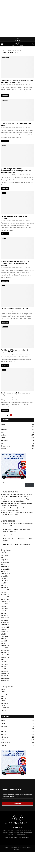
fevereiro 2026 (5, 562)
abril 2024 (4, 613)
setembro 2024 (5, 601)
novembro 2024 (5, 597)
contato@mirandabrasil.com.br (21, 837)
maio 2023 (4, 638)
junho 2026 (4, 555)
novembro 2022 (5, 652)
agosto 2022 (4, 659)
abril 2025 (4, 585)
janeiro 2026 (4, 564)
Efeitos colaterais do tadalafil (22, 544)
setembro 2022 (5, 657)
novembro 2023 (5, 624)
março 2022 (4, 671)
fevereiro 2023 (5, 645)
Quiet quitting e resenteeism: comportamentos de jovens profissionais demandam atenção (16, 170)
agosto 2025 (4, 576)
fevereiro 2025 (5, 590)
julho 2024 (4, 606)
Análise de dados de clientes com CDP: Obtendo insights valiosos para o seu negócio (15, 263)
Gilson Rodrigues (7, 84)
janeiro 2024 (4, 620)
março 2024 (4, 615)
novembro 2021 (5, 680)
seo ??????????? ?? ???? (11, 538)
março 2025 (4, 587)
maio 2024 (4, 611)
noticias (3, 438)
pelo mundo (4, 440)
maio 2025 (4, 583)
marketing (4, 429)
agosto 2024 (4, 604)
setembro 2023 (5, 629)
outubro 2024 (5, 599)
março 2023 (4, 643)
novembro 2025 (5, 569)
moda (2, 432)
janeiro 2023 (4, 648)
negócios (4, 145)
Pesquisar (4, 482)
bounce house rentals (9, 529)
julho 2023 (4, 634)
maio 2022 (4, 666)
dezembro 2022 (5, 650)
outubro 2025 (5, 571)
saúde (7, 57)
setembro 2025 (5, 573)
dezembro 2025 (5, 566)
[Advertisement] (17, 18)
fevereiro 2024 (5, 618)
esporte (3, 424)
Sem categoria (5, 100)
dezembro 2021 (5, 678)
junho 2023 (4, 636)
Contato (17, 38)
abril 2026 (4, 557)
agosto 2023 (4, 631)
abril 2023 (4, 641)
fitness (3, 57)
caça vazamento (7, 535)
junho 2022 (4, 664)
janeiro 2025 (4, 592)
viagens (3, 448)
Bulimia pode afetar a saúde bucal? (24, 535)
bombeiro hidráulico (9, 523)
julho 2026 (4, 553)
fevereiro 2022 (5, 673)
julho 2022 (4, 662)
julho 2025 (4, 578)
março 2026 (4, 560)
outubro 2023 (5, 627)
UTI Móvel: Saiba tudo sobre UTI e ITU (14, 309)
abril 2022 (4, 669)
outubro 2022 (5, 655)
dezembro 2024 (5, 594)
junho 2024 (4, 608)
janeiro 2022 (4, 676)
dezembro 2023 (5, 622)
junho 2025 (4, 580)
